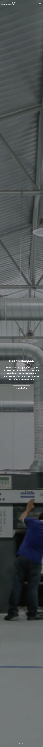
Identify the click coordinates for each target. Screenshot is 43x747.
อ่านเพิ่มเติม (21, 388)
